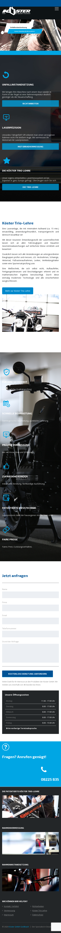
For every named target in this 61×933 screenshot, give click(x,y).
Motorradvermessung (30, 146)
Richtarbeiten (30, 103)
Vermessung (9, 911)
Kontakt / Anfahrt (11, 906)
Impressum (9, 915)
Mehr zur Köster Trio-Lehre (17, 290)
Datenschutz (37, 915)
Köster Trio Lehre (39, 911)
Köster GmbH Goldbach (19, 926)
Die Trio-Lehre (30, 187)
